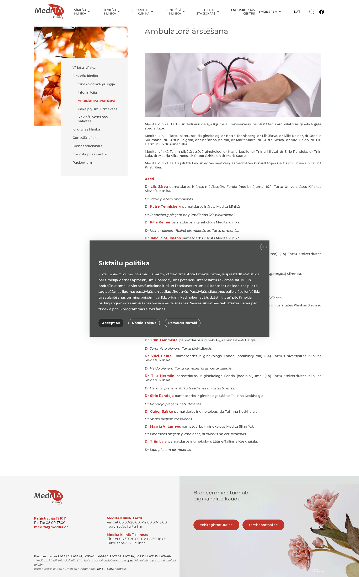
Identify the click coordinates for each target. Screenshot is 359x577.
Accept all (111, 323)
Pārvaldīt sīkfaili (182, 323)
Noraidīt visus (144, 323)
